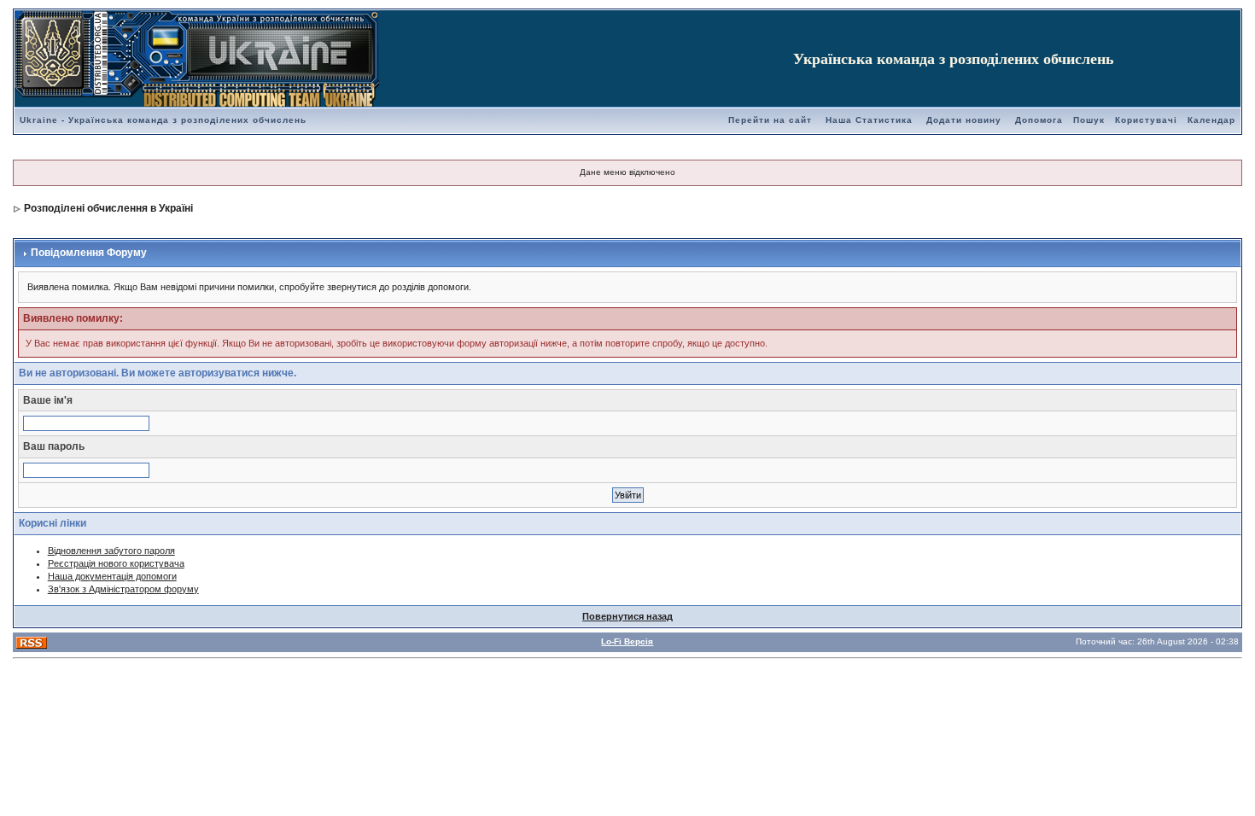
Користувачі (1146, 120)
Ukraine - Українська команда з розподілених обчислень (163, 120)
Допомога (1039, 120)
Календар (1211, 120)
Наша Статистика (869, 120)
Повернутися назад (627, 616)
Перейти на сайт (770, 120)
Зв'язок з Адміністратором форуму (123, 589)
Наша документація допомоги (112, 576)
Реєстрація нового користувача (116, 563)
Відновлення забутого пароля (111, 550)
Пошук (1089, 120)
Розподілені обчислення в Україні (108, 208)
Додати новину (963, 120)
